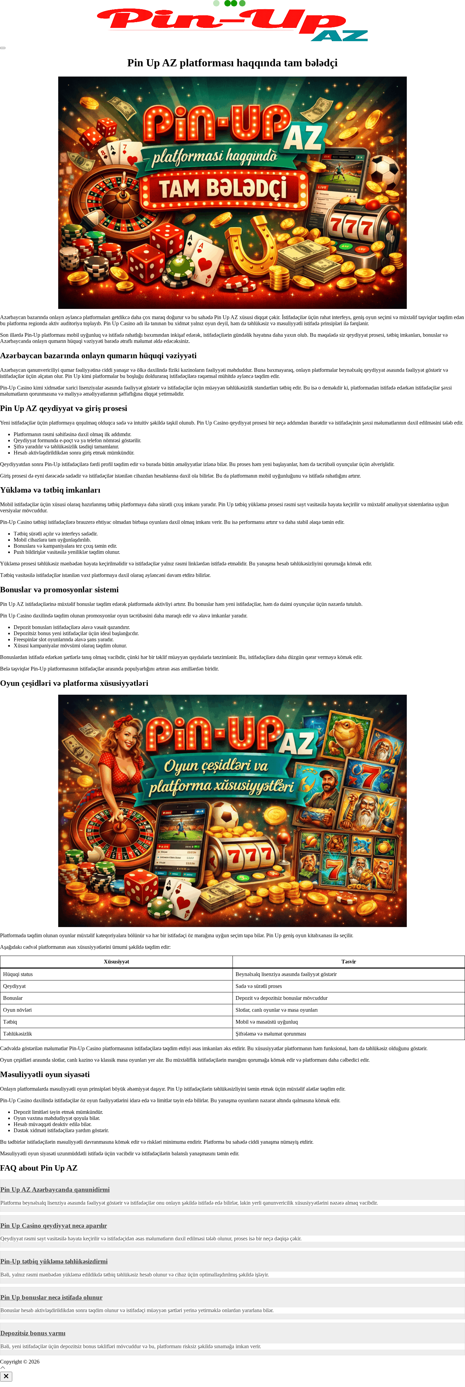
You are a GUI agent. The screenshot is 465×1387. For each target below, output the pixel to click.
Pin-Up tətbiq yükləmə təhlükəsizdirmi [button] (54, 1261)
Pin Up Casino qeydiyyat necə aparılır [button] (53, 1225)
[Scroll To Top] (2, 1368)
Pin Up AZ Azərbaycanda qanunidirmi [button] (55, 1189)
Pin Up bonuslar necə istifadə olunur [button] (51, 1297)
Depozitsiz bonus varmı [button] (32, 1333)
